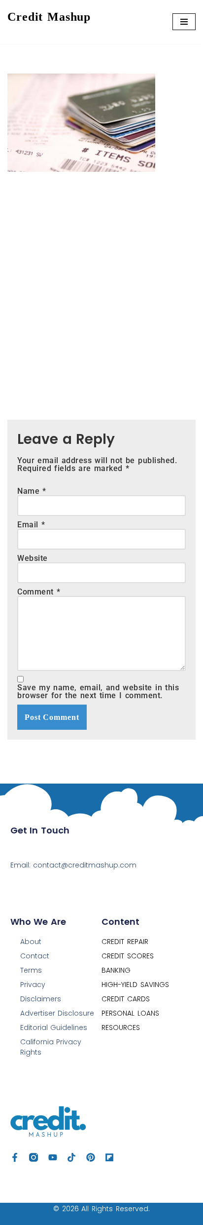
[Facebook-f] (14, 1157)
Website (32, 558)
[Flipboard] (109, 1157)
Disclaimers (40, 999)
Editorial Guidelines (54, 1027)
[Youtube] (52, 1157)
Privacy (32, 984)
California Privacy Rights (51, 1047)
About (30, 942)
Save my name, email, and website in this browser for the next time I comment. (98, 692)
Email (31, 525)
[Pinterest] (90, 1157)
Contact (34, 956)
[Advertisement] (101, 288)
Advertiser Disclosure (57, 1013)
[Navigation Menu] (184, 21)
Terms (31, 970)
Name (31, 491)
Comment (38, 592)
